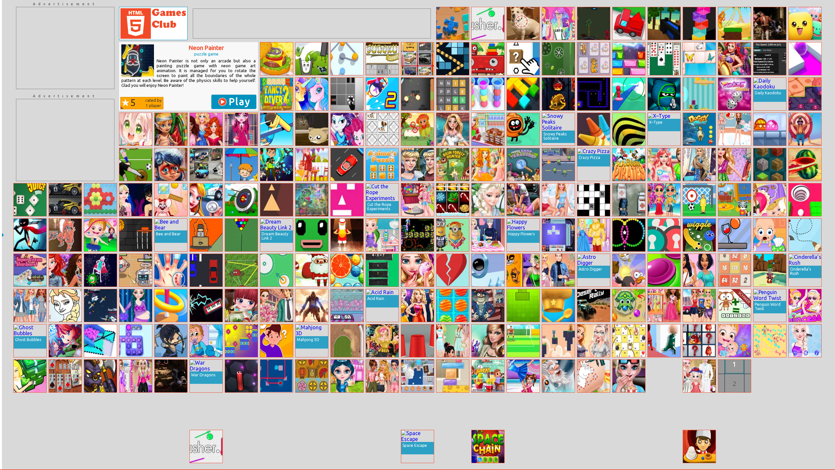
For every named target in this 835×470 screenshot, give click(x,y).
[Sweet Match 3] (452, 305)
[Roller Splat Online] (805, 58)
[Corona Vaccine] (100, 270)
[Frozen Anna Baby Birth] (769, 199)
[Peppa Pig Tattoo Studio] (593, 376)
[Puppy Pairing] (382, 129)
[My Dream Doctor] (206, 199)
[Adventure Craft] (769, 164)
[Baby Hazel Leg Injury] (382, 235)
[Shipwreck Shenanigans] (664, 23)
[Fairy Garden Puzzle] (311, 199)
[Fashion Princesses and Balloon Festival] (171, 411)
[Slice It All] (664, 411)
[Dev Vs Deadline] (206, 235)
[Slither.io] (241, 376)
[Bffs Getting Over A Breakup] (558, 199)
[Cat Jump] (311, 129)
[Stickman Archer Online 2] (171, 340)
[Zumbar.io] (628, 305)
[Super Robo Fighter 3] (65, 235)
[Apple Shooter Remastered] (805, 129)
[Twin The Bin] (628, 446)
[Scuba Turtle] (276, 446)
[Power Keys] (206, 305)
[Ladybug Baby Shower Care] (171, 164)
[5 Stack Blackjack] (65, 376)
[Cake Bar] (699, 446)
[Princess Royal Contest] (417, 411)
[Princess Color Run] (805, 305)
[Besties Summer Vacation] (699, 305)
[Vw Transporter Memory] (417, 58)
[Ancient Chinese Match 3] (311, 376)
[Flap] (558, 340)
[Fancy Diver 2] (276, 94)
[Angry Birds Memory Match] (699, 340)
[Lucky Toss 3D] (171, 305)
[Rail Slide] (276, 129)
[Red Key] (241, 411)
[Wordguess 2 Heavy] (734, 305)
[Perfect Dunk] (135, 235)
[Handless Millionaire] (382, 446)
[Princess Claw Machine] (347, 305)
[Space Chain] (488, 446)
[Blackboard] (593, 129)
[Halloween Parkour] (135, 411)
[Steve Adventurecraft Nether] (347, 411)
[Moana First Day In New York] (664, 305)
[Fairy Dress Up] (488, 164)
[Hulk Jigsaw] (135, 446)
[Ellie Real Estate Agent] (734, 164)
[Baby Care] (769, 235)
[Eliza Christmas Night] (488, 411)
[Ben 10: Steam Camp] (276, 164)
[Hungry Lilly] (171, 199)
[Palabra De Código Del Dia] (593, 199)
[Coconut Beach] (734, 446)
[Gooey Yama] (311, 235)
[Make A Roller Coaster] (628, 94)
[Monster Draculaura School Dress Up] (241, 129)
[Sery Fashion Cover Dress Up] (488, 340)
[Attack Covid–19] (276, 376)
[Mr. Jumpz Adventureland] (734, 23)
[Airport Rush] (241, 446)
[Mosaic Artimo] (100, 199)
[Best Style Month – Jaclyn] (699, 270)
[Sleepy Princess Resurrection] (523, 199)
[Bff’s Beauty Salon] (206, 129)
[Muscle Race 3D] (769, 340)
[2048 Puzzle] (734, 270)
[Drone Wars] (135, 270)
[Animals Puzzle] (382, 164)
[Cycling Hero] (452, 411)
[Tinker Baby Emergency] (171, 129)
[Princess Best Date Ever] (276, 305)
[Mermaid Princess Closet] (734, 58)
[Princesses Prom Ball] (417, 305)
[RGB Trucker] (628, 23)
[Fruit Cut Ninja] (805, 164)
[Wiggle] (699, 235)
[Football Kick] (699, 199)
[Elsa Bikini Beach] (488, 199)
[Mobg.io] (100, 411)
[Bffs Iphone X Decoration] (347, 446)
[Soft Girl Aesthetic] (523, 411)
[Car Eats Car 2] (311, 446)
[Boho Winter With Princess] (699, 164)
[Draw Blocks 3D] (523, 94)
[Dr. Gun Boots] (417, 235)
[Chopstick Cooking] (276, 58)
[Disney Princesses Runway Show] (276, 411)
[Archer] (241, 199)
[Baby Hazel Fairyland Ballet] (100, 235)
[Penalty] (523, 340)
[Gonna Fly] (628, 270)
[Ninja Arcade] (664, 94)
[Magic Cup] (417, 340)
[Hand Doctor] (171, 270)
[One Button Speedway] (347, 340)
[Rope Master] (734, 235)
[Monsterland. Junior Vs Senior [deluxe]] (488, 58)
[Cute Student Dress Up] (135, 129)
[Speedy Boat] (171, 446)
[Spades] (558, 235)
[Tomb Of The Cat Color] (593, 94)
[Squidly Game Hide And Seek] (664, 340)
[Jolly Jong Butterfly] (699, 58)
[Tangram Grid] (769, 411)
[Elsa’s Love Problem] (488, 235)
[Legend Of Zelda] (769, 270)
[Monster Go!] (805, 23)
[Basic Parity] (734, 376)
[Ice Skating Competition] (523, 376)
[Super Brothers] (65, 340)
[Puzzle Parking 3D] (558, 446)
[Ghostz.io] (100, 305)
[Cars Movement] (347, 164)
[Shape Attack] (276, 199)
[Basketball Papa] (347, 235)
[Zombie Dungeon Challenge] (171, 376)
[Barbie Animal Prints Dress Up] (30, 411)
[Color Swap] (628, 235)
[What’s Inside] (523, 58)
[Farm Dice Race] (628, 340)
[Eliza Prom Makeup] (417, 270)
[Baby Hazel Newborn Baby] (734, 340)
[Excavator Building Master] (593, 411)
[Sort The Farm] (241, 305)
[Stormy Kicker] (135, 164)
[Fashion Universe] (30, 376)
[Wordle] (452, 94)
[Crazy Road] (628, 199)
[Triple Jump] (488, 270)
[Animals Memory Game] (593, 58)
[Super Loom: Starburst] (30, 270)
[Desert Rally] (593, 305)
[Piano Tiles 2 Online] (311, 411)
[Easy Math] (382, 270)
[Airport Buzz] (699, 411)
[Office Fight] (417, 376)
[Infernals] (311, 305)
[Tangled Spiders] (241, 270)
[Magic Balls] (347, 270)
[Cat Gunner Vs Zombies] (558, 164)
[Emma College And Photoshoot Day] (135, 376)
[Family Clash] (276, 340)
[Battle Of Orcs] (100, 376)
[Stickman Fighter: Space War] (30, 235)
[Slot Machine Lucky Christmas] (452, 199)
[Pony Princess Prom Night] (347, 129)
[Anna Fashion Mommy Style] (135, 305)
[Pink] (347, 199)
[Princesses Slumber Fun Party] (734, 129)
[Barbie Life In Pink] (805, 446)
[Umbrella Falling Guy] (241, 164)
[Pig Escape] (699, 94)
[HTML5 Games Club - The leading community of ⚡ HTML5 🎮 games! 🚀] (153, 23)
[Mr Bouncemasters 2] (382, 94)
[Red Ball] (347, 94)
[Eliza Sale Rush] (664, 376)
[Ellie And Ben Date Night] (558, 270)
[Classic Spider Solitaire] (664, 58)
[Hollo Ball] (805, 199)
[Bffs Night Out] (805, 340)
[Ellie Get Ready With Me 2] (805, 411)
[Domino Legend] (593, 446)
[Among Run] (241, 340)
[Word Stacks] (382, 411)
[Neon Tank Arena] (593, 23)
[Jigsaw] (452, 23)
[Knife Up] (417, 94)
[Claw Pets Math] (65, 411)
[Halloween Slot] (558, 94)
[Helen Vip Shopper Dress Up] (523, 446)
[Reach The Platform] (276, 270)
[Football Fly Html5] (65, 446)
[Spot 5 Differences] (417, 129)
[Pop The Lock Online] (664, 235)
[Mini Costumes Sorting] (452, 235)
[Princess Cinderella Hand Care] (593, 235)
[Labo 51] (558, 58)
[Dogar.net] (558, 411)
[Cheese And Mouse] (452, 376)
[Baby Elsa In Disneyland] (347, 376)
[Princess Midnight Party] (382, 340)
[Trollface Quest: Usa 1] (488, 305)
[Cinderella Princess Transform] (417, 164)
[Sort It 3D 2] (488, 94)
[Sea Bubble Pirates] (628, 164)
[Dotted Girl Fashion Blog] (206, 411)
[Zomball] (628, 411)
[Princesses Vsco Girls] (30, 305)
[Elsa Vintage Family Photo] (699, 376)
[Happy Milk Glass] (311, 58)
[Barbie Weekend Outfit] (558, 23)
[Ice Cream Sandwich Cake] (488, 129)
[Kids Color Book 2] (30, 446)
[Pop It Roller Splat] (135, 340)
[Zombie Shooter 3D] (769, 23)
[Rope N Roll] (347, 58)
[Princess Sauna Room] (452, 446)
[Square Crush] (523, 305)
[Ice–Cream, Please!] (805, 376)
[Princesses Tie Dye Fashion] (382, 376)
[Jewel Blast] (628, 58)
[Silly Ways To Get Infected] (523, 129)
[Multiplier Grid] (769, 58)
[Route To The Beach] (805, 235)
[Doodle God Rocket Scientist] (558, 376)
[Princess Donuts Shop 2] (734, 411)
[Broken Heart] (452, 270)
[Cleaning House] (734, 199)
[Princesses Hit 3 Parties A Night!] (135, 199)
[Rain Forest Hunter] (452, 164)
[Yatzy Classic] (734, 94)
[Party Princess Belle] (311, 164)
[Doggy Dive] (699, 129)
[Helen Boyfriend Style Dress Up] (769, 446)
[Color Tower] (699, 23)
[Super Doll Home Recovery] (769, 376)
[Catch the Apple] (100, 446)
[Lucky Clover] (664, 446)
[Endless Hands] (558, 305)
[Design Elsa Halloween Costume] (523, 270)
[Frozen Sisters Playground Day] (417, 199)
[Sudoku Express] (382, 58)
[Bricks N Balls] (452, 58)
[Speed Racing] (206, 270)
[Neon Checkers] (664, 270)
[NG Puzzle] (488, 376)
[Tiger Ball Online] (628, 129)
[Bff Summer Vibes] (664, 199)
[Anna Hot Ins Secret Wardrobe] (452, 340)
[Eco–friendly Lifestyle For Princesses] (65, 270)
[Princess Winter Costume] (664, 164)
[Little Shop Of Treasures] (523, 164)
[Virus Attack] (805, 94)
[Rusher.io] (488, 23)
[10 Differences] (523, 23)
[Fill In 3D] (100, 340)
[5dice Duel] (30, 199)
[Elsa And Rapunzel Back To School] (593, 340)
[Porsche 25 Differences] (65, 199)
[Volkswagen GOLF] (206, 164)
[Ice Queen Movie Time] (628, 376)
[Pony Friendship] (311, 94)
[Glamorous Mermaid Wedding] (452, 129)
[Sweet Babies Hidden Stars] (206, 340)
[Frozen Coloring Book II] (65, 305)
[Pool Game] (241, 235)
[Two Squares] (769, 129)
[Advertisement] (65, 48)
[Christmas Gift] (311, 270)
